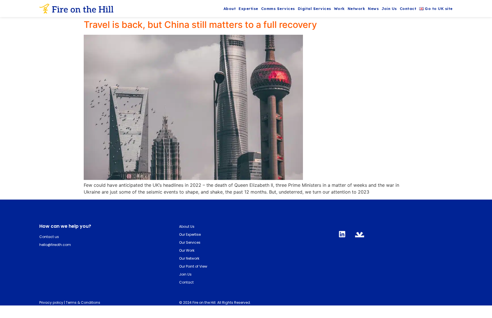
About (230, 8)
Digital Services (314, 8)
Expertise (248, 8)
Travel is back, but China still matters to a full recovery (200, 24)
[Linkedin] (342, 234)
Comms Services (278, 8)
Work (339, 8)
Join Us (389, 8)
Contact (408, 8)
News (373, 8)
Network (356, 8)
